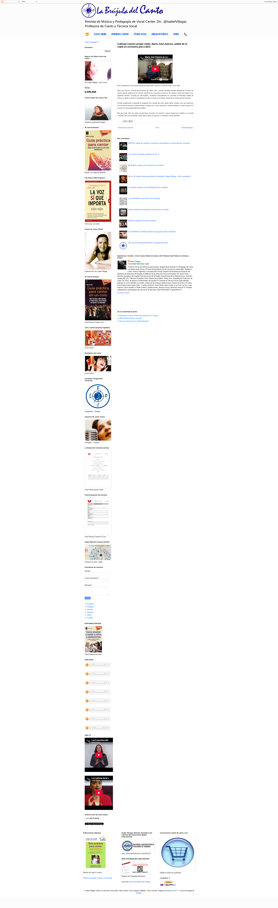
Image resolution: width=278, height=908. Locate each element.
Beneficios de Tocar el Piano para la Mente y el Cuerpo (138, 315)
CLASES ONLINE (100, 34)
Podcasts (90, 612)
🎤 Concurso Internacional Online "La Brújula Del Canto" (148, 243)
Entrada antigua (187, 127)
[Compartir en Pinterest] (132, 121)
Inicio (157, 127)
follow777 (175, 891)
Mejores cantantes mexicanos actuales (142, 220)
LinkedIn (90, 609)
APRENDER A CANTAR (120, 34)
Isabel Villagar (135, 261)
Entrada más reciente (125, 127)
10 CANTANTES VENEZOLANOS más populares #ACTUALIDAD (152, 232)
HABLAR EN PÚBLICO (160, 34)
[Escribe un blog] (126, 121)
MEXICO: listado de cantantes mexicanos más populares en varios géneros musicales (159, 143)
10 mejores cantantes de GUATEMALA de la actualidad (148, 187)
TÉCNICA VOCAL (140, 34)
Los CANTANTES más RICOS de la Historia (144, 198)
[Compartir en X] (128, 121)
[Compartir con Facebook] (130, 121)
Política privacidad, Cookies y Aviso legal (97, 878)
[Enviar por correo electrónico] (123, 121)
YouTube (90, 618)
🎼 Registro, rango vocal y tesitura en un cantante (146, 165)
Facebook (90, 604)
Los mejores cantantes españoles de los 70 (143, 154)
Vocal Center (132, 882)
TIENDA (176, 34)
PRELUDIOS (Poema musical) (130, 318)
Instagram (90, 607)
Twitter (89, 615)
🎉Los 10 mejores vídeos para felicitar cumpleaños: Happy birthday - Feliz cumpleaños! (159, 176)
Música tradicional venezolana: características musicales (148, 209)
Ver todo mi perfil (123, 293)
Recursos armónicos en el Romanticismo (134, 321)
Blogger (138, 893)
